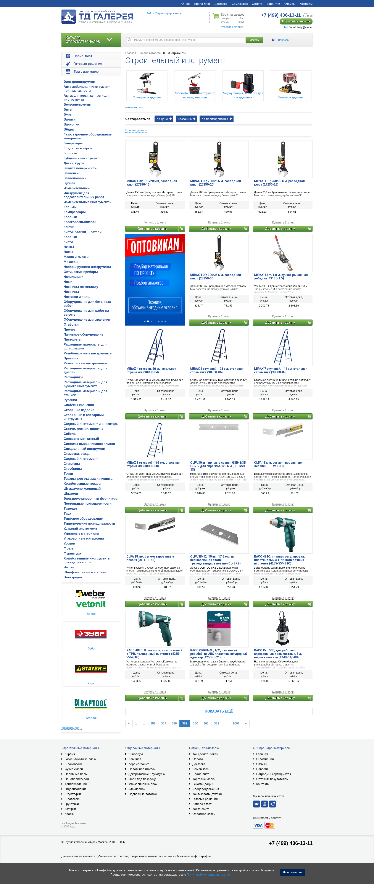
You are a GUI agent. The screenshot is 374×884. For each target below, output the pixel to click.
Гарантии (273, 3)
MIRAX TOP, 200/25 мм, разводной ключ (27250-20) (215, 182)
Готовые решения (205, 799)
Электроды (73, 577)
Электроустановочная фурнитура (90, 498)
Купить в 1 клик (155, 222)
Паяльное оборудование (83, 334)
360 (195, 723)
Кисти (68, 242)
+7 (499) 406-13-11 (291, 843)
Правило (71, 358)
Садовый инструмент (81, 458)
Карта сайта (201, 809)
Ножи (68, 282)
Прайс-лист (202, 3)
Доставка (220, 3)
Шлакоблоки (73, 764)
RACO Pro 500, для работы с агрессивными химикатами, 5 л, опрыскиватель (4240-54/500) (278, 654)
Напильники (73, 277)
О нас (185, 3)
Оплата (257, 3)
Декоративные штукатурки (147, 774)
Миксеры (71, 262)
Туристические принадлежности (89, 523)
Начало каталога (150, 53)
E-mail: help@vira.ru (301, 27)
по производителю (215, 119)
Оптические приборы (81, 272)
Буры (68, 114)
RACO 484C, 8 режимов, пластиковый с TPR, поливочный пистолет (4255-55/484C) (154, 654)
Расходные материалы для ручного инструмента (86, 384)
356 (153, 723)
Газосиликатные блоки (81, 759)
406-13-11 (281, 15)
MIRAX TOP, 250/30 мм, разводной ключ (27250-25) (279, 182)
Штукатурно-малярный (82, 488)
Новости (262, 769)
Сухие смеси (74, 769)
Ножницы (71, 292)
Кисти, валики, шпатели (83, 232)
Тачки (68, 473)
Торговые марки (203, 779)
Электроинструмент (79, 81)
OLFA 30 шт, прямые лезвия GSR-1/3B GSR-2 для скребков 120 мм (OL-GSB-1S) (218, 466)
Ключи (69, 227)
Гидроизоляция (76, 789)
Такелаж (70, 508)
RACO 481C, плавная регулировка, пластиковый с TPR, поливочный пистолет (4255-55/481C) (279, 560)
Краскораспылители (80, 222)
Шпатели (71, 493)
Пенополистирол (77, 779)
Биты (68, 109)
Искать (254, 40)
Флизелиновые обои (143, 784)
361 (206, 723)
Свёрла (70, 433)
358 (174, 723)
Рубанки (70, 400)
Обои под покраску (142, 779)
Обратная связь (203, 813)
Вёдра (69, 129)
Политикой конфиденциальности (210, 874)
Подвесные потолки (143, 794)
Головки (70, 153)
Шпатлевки (72, 799)
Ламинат (135, 759)
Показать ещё (219, 711)
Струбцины (73, 468)
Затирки (70, 809)
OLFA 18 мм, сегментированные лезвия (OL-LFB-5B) (150, 558)
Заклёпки (71, 173)
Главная (130, 53)
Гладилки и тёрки (78, 148)
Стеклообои (137, 789)
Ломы (68, 252)
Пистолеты (72, 339)
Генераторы (73, 143)
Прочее (69, 329)
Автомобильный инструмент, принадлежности (87, 88)
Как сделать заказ (205, 754)
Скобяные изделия (79, 410)
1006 (236, 723)
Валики (70, 119)
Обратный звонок (296, 21)
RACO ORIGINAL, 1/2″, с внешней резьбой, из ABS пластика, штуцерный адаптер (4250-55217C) (219, 654)
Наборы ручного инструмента (87, 267)
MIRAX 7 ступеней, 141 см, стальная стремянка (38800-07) (280, 370)
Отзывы (289, 3)
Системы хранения (79, 405)
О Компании (265, 759)
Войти (150, 13)
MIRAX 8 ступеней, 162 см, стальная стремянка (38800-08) (153, 464)
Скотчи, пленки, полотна (83, 429)
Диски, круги (74, 163)
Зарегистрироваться (168, 13)
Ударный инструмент (80, 528)
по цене (162, 119)
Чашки (69, 567)
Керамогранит (139, 764)
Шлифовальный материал (85, 572)
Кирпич (70, 754)
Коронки (70, 217)
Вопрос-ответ (201, 804)
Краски (69, 813)
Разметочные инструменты (85, 363)
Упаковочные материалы (84, 538)
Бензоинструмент (78, 104)
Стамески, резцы (77, 453)
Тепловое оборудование (83, 518)
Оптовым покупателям (272, 779)
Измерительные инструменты (87, 202)
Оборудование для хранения (87, 319)
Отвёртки (71, 324)
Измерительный (77, 188)
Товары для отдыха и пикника (88, 478)
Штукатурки (73, 794)
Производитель (136, 130)
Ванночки (71, 124)
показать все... (71, 727)
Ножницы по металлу (81, 287)
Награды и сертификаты (273, 774)
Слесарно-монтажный (81, 438)
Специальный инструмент (84, 448)
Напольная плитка (142, 769)
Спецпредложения (205, 789)
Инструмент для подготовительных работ (84, 195)
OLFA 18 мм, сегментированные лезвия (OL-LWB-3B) (278, 464)
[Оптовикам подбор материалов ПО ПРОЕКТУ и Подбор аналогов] (155, 280)
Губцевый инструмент (81, 158)
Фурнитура (72, 553)
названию (185, 119)
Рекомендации (202, 784)
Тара (67, 513)
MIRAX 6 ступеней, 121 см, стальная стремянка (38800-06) (216, 370)
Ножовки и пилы (77, 296)
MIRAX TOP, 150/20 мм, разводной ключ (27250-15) (151, 182)
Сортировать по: (138, 119)
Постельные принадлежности (87, 503)
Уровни (69, 543)
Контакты (306, 3)
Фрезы (69, 548)
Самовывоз (240, 3)
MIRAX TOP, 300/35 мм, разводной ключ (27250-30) (215, 276)
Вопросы (283, 40)
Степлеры (72, 463)
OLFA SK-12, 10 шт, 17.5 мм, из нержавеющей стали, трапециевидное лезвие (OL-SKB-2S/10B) (215, 560)
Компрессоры (75, 212)
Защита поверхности (80, 168)
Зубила (69, 183)
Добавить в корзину (152, 228)
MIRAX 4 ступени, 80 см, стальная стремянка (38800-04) (151, 370)
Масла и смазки (76, 257)
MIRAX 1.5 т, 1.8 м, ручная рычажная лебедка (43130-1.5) (281, 276)
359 (184, 723)
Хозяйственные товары (82, 483)
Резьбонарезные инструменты (88, 353)
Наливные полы (76, 774)
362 (216, 723)
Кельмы (70, 207)
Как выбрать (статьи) (207, 794)
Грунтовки (72, 804)
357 (163, 723)
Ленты (69, 247)
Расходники (73, 377)
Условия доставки (232, 27)
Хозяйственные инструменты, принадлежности (87, 560)
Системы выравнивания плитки (89, 443)
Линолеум (136, 754)
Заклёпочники (75, 178)
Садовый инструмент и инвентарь (91, 424)
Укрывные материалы (81, 533)
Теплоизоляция (76, 784)
